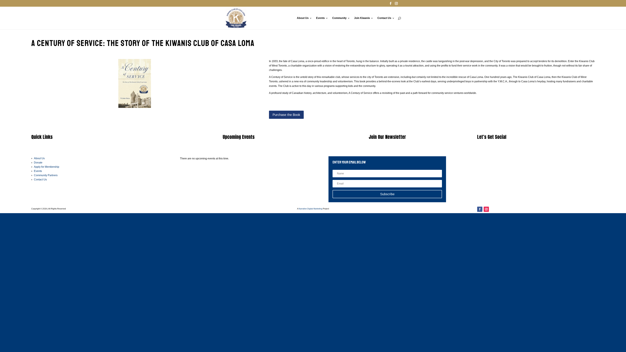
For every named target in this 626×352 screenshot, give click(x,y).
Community (339, 18)
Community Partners (46, 175)
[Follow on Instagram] (486, 209)
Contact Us (384, 18)
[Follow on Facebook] (479, 209)
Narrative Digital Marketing (310, 209)
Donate (38, 162)
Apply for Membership (46, 166)
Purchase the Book (286, 115)
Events (320, 18)
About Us (303, 18)
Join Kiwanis (362, 18)
